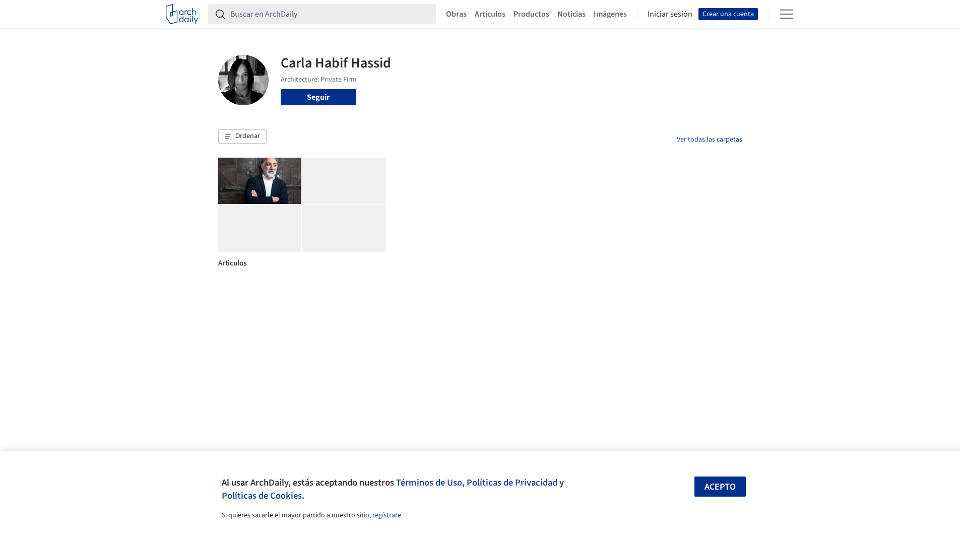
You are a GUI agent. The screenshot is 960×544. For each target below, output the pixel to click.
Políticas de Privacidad (512, 482)
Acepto (720, 487)
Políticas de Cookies (262, 495)
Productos (531, 14)
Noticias (571, 14)
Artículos (490, 14)
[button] (242, 136)
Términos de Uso (429, 482)
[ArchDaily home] (182, 14)
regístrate (386, 515)
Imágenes (610, 14)
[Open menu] (787, 14)
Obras (456, 14)
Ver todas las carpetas (709, 139)
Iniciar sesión (670, 14)
